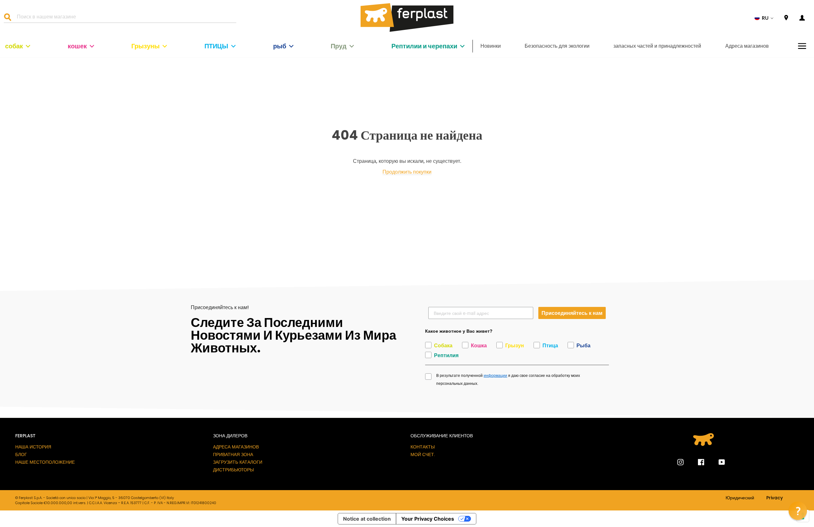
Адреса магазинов (747, 46)
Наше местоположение (45, 462)
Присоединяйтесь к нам (572, 312)
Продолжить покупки (407, 172)
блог (21, 454)
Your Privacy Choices (427, 519)
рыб (279, 46)
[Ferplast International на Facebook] (696, 462)
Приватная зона (233, 454)
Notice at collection (367, 519)
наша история (33, 447)
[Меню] (802, 46)
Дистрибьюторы (233, 469)
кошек (77, 46)
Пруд (339, 46)
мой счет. (422, 454)
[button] (764, 18)
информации (495, 375)
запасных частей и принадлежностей (657, 46)
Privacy (774, 498)
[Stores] (786, 18)
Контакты (422, 447)
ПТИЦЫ (216, 46)
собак (14, 46)
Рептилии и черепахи (424, 46)
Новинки (490, 46)
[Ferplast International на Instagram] (680, 462)
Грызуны (145, 46)
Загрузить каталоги (237, 462)
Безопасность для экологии (557, 46)
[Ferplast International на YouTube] (717, 462)
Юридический (740, 498)
